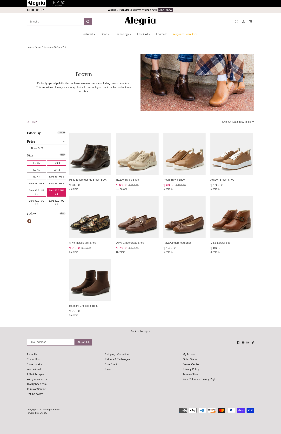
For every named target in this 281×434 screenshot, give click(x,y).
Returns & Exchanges (117, 359)
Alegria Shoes (52, 409)
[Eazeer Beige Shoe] (137, 154)
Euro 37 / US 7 (36, 183)
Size (30, 155)
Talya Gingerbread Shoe (177, 242)
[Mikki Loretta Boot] (231, 217)
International (34, 369)
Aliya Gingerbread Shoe (130, 242)
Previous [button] (49, 9)
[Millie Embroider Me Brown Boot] (90, 154)
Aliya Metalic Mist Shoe (82, 242)
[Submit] (88, 21)
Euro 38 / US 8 (56, 183)
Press (108, 369)
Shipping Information (117, 354)
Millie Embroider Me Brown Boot (87, 179)
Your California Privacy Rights (200, 379)
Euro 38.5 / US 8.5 (36, 202)
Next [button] (231, 9)
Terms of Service (36, 389)
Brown (29, 221)
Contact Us (33, 359)
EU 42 (57, 170)
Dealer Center (191, 364)
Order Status (190, 359)
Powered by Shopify (37, 413)
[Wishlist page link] (236, 21)
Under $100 (37, 148)
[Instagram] (37, 10)
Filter (33, 122)
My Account (189, 354)
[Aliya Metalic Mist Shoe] (90, 217)
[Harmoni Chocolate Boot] (90, 280)
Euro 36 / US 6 (56, 176)
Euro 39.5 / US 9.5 (56, 202)
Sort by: (226, 122)
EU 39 (57, 163)
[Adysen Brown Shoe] (231, 154)
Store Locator (34, 364)
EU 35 (36, 163)
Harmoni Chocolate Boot (83, 305)
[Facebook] (28, 10)
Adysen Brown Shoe (222, 179)
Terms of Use (190, 374)
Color (31, 214)
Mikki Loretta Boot (220, 242)
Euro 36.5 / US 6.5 (36, 192)
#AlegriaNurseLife (37, 379)
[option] (140, 10)
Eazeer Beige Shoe (127, 179)
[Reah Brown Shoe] (184, 154)
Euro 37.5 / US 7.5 (56, 192)
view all (61, 133)
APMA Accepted (36, 374)
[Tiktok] (42, 10)
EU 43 (36, 176)
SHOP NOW (160, 9)
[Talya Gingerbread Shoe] (184, 217)
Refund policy (35, 394)
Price (31, 141)
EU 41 (36, 170)
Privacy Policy (191, 369)
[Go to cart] (251, 21)
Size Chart (111, 364)
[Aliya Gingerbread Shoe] (137, 217)
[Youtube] (33, 10)
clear (62, 155)
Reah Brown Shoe (174, 179)
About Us (32, 354)
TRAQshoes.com (37, 384)
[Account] (243, 21)
